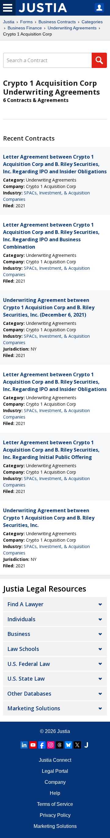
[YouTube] (33, 745)
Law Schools (23, 648)
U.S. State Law (26, 678)
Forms (26, 21)
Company (55, 782)
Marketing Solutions (33, 708)
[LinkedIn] (24, 745)
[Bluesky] (68, 745)
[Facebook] (42, 745)
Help (55, 793)
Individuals (21, 619)
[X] (77, 745)
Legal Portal (55, 771)
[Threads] (59, 745)
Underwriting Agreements (72, 27)
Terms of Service (55, 804)
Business (18, 633)
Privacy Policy (55, 815)
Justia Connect (55, 760)
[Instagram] (50, 745)
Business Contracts (57, 21)
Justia (8, 21)
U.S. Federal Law (28, 663)
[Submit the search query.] (99, 60)
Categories (92, 21)
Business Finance (25, 27)
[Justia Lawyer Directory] (86, 745)
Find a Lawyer (25, 604)
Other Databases (29, 693)
